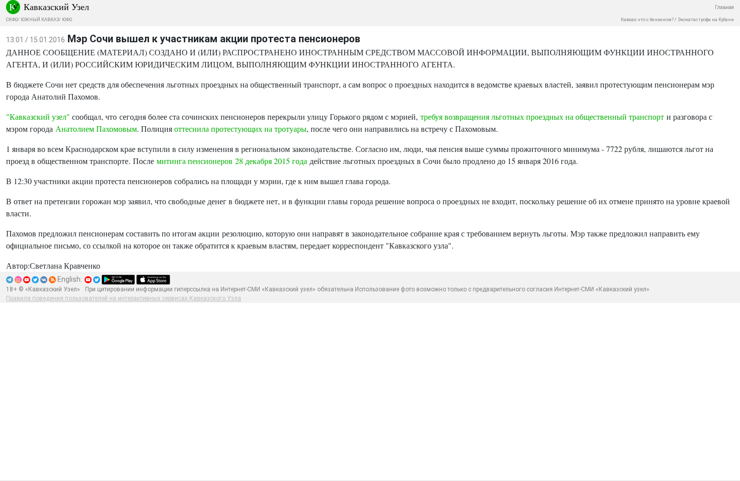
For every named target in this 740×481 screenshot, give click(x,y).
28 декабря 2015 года (271, 160)
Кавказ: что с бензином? (647, 19)
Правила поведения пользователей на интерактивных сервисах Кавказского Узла (123, 298)
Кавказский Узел (56, 7)
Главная (724, 7)
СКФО (12, 19)
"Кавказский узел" (38, 116)
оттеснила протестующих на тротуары (240, 128)
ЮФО (67, 19)
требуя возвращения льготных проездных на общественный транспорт (542, 116)
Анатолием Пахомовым (96, 128)
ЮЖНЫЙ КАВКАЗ (40, 19)
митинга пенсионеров (196, 160)
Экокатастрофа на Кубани (706, 19)
